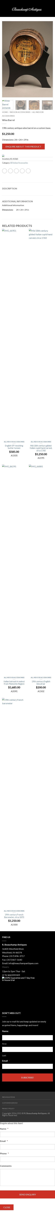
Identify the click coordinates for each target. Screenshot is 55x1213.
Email (6, 1060)
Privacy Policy (8, 1108)
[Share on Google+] (28, 170)
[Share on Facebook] (4, 170)
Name (5, 1031)
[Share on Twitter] (10, 170)
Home (5, 112)
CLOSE (6, 1207)
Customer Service (10, 1103)
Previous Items (8, 1097)
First (4, 1044)
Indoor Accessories (20, 112)
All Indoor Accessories (19, 163)
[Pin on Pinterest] (22, 170)
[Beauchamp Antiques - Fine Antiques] (27, 8)
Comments (6, 1165)
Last (4, 1055)
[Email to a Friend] (16, 170)
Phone (4, 1153)
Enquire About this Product (23, 146)
